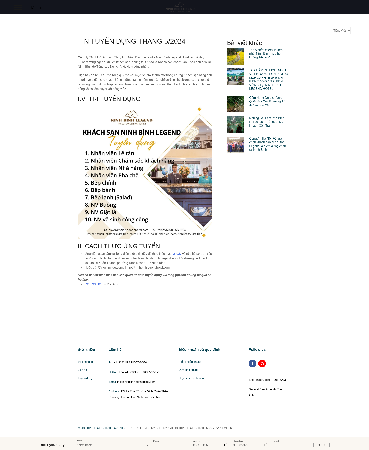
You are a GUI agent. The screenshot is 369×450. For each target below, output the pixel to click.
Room (79, 440)
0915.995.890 (94, 284)
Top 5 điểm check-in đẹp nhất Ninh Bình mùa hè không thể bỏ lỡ (266, 53)
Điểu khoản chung (190, 361)
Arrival (196, 441)
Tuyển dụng (85, 378)
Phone (156, 441)
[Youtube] (262, 363)
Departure (238, 441)
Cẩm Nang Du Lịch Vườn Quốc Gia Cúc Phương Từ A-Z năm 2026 (267, 101)
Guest (276, 441)
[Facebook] (252, 363)
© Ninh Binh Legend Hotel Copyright (103, 428)
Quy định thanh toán (191, 378)
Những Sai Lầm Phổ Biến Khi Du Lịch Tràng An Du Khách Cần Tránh (266, 121)
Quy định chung (188, 369)
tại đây (176, 253)
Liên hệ (82, 369)
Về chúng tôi (85, 361)
